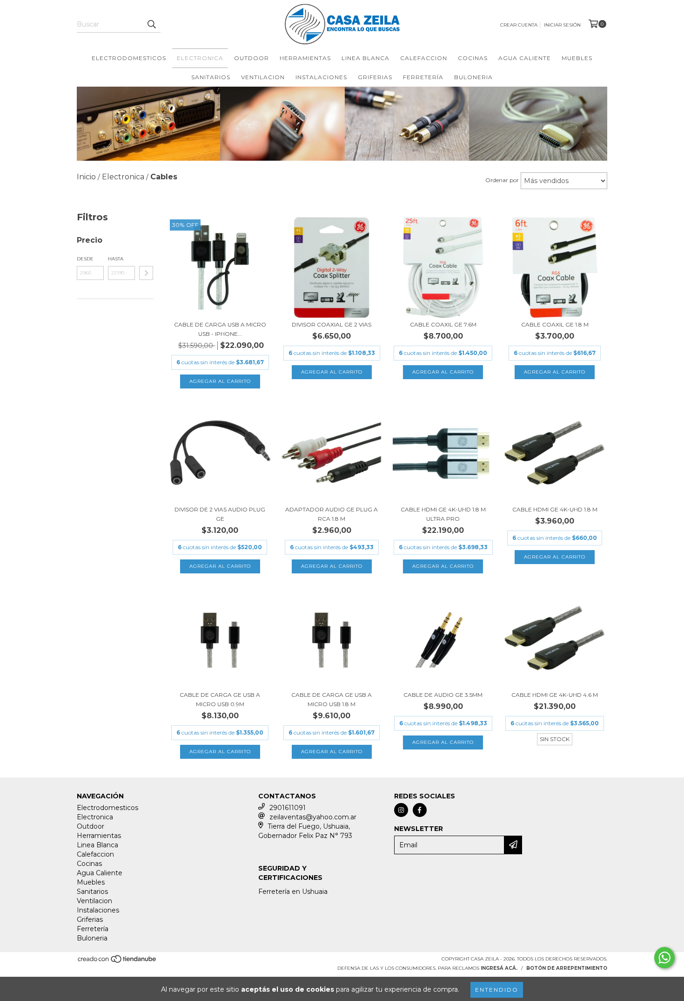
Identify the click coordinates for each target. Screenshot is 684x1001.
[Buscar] (151, 24)
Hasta (115, 259)
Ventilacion (263, 77)
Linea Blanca (365, 57)
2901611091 (287, 808)
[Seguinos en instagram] (401, 810)
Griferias (375, 77)
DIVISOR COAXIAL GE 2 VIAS (331, 324)
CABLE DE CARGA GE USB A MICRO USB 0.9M (220, 699)
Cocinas (473, 57)
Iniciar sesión (562, 25)
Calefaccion (423, 57)
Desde (85, 259)
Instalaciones (321, 77)
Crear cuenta (518, 25)
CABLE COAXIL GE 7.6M (443, 324)
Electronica (200, 57)
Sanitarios (210, 77)
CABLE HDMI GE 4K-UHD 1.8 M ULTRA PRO (443, 514)
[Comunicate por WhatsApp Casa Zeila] (664, 957)
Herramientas (305, 57)
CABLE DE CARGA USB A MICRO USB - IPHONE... (220, 329)
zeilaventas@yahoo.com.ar (312, 817)
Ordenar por (502, 180)
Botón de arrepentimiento (566, 968)
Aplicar (146, 273)
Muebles (577, 57)
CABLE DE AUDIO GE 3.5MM (443, 694)
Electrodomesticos (129, 57)
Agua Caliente (524, 57)
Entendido (496, 989)
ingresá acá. (499, 968)
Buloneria (473, 77)
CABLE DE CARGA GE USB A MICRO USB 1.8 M (331, 699)
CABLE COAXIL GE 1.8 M (555, 324)
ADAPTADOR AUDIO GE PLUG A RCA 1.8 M (331, 514)
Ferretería (423, 77)
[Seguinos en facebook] (420, 810)
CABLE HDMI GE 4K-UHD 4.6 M (554, 694)
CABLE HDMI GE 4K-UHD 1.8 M (554, 509)
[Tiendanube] (117, 962)
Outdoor (251, 57)
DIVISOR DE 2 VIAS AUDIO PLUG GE (219, 514)
